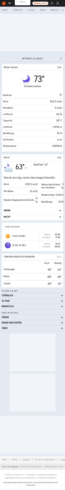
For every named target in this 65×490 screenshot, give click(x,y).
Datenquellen (30, 485)
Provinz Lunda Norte (45, 459)
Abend (7, 210)
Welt (4, 459)
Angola (26, 459)
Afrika (15, 459)
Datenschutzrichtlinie (24, 482)
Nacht (7, 216)
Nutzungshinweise (9, 482)
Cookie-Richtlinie (38, 482)
